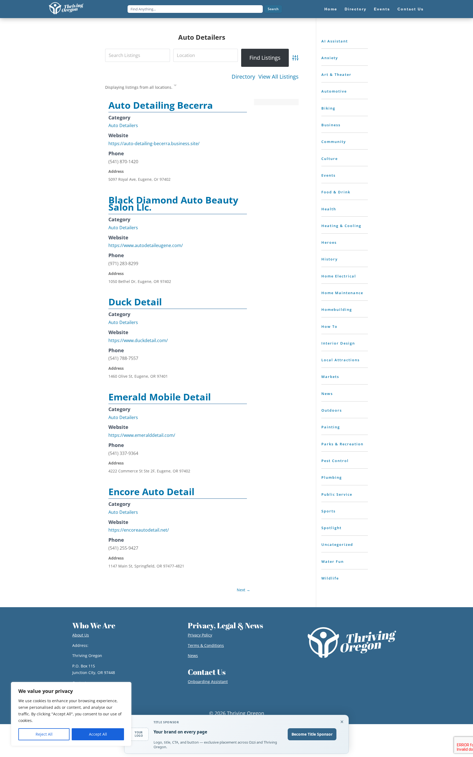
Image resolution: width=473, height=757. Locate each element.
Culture (329, 158)
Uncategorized (337, 544)
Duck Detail (135, 302)
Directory (243, 76)
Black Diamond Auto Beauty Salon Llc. (173, 203)
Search (273, 9)
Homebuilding (336, 309)
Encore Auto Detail (151, 491)
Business (331, 124)
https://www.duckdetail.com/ (138, 340)
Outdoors (331, 410)
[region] (71, 714)
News (327, 393)
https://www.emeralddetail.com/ (141, 435)
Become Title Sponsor (312, 734)
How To (329, 326)
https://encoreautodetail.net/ (138, 530)
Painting (330, 427)
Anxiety (329, 57)
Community (333, 141)
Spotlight (331, 527)
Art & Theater (336, 74)
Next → (243, 589)
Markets (330, 376)
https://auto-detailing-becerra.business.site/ (154, 143)
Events (328, 175)
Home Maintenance (342, 292)
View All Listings (278, 76)
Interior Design (338, 343)
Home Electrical (338, 276)
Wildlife (330, 578)
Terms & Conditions (206, 645)
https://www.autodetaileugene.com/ (145, 245)
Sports (328, 511)
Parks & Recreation (342, 443)
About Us (80, 635)
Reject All (44, 734)
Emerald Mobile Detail (159, 397)
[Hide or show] (175, 86)
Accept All (98, 734)
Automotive (334, 91)
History (329, 259)
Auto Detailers (123, 125)
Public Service (336, 494)
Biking (328, 108)
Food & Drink (335, 192)
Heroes (329, 242)
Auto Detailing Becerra (160, 105)
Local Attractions (340, 359)
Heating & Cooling (341, 225)
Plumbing (331, 477)
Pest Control (335, 460)
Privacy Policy (200, 635)
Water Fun (332, 561)
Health (328, 209)
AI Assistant (334, 41)
